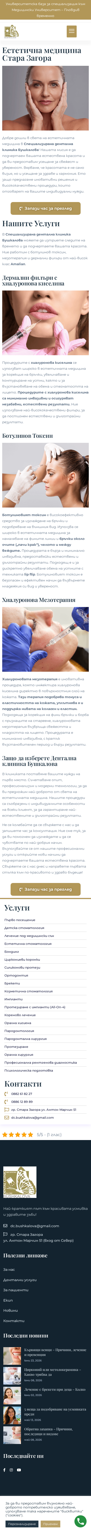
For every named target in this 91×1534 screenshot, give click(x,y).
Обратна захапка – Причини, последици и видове (48, 1431)
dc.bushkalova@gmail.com (34, 1226)
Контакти (14, 1321)
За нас (9, 1269)
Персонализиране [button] (22, 1524)
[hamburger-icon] (72, 31)
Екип (8, 1300)
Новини (10, 1310)
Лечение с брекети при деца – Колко (54, 1389)
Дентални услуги (20, 1280)
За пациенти (15, 1290)
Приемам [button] (50, 1524)
